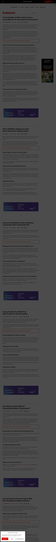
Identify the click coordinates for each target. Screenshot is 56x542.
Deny (12, 538)
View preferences (19, 538)
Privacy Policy (18, 535)
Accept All (5, 538)
